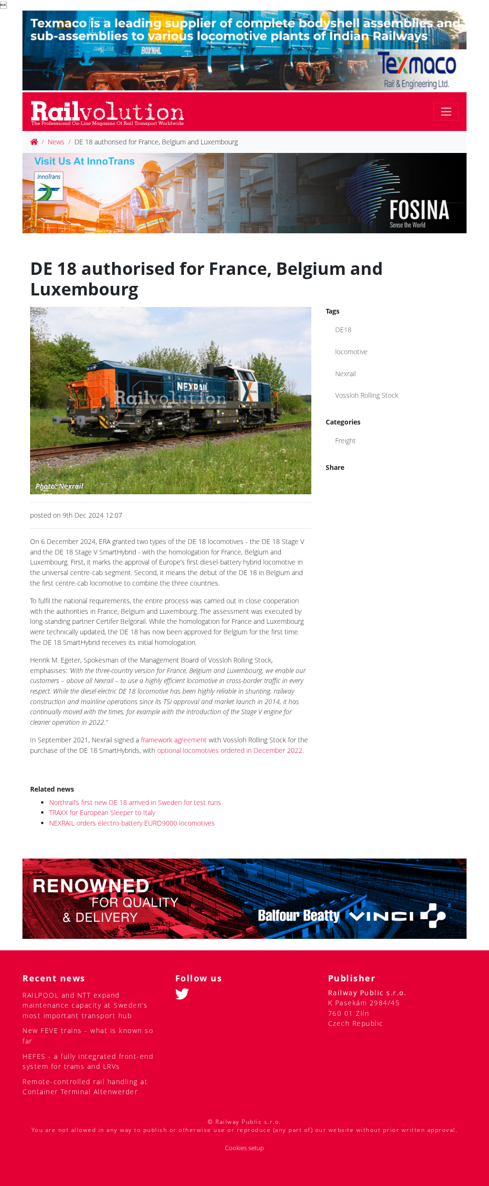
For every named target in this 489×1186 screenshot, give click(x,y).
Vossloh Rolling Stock (366, 395)
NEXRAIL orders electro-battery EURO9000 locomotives (132, 822)
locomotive (351, 351)
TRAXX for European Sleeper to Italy (102, 812)
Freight (345, 440)
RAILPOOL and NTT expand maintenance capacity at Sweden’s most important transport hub (85, 1005)
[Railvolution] (112, 111)
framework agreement (173, 739)
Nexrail (345, 373)
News (56, 141)
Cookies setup (244, 1148)
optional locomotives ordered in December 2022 (229, 750)
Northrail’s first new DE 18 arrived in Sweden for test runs (135, 802)
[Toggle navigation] (446, 111)
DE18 (343, 329)
